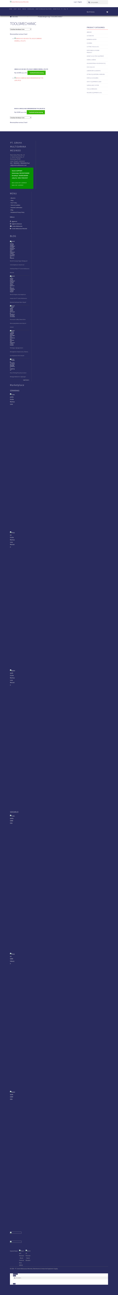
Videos (24, 9)
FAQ (65, 9)
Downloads (30, 9)
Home (10, 9)
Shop (15, 9)
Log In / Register (78, 2)
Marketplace (56, 9)
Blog (19, 9)
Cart (14, 1283)
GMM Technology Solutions (44, 9)
